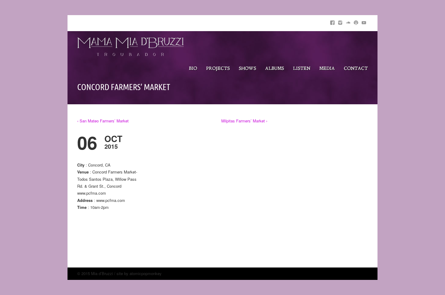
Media (327, 68)
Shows (247, 68)
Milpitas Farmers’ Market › (244, 121)
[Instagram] (340, 21)
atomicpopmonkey (146, 273)
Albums (274, 68)
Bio (193, 68)
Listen (301, 68)
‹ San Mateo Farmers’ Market (103, 121)
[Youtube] (363, 21)
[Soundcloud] (348, 21)
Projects (218, 68)
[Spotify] (356, 21)
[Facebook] (332, 21)
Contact (356, 68)
